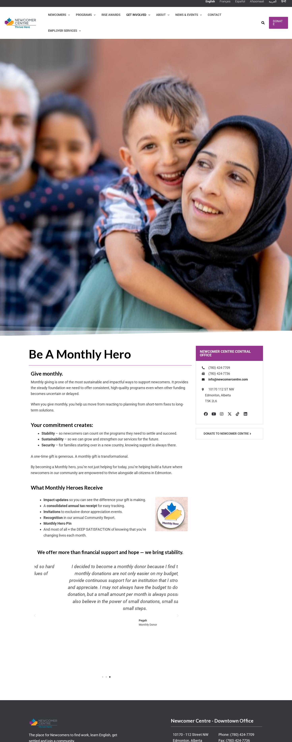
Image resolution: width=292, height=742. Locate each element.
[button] (68, 15)
